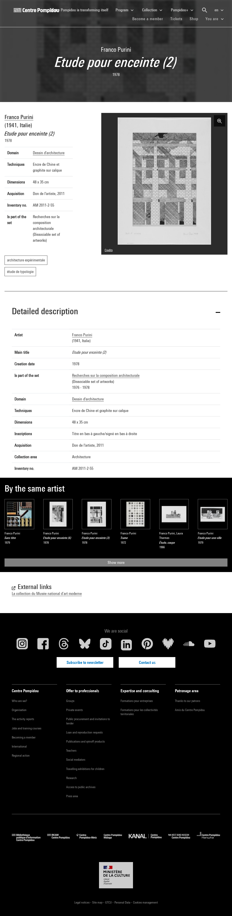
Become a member (149, 18)
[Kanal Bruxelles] (148, 840)
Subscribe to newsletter (85, 662)
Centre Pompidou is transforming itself (81, 9)
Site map (97, 902)
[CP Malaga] (116, 840)
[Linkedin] (126, 645)
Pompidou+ (180, 9)
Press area (72, 796)
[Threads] (63, 645)
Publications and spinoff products (85, 741)
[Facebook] (43, 645)
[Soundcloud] (189, 645)
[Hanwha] (208, 840)
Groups (70, 701)
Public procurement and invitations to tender (88, 721)
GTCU (108, 902)
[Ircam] (62, 840)
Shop (196, 18)
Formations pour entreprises (137, 701)
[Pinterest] (147, 645)
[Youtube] (209, 645)
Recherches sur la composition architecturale (106, 375)
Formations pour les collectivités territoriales (139, 712)
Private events (74, 710)
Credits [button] (109, 250)
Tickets (176, 18)
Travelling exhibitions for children (85, 769)
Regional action (21, 755)
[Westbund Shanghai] (182, 840)
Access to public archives (80, 787)
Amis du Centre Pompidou (190, 710)
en (217, 9)
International (19, 746)
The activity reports (23, 719)
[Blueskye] (84, 645)
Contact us (147, 662)
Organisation (19, 710)
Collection (150, 9)
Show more (116, 562)
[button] (116, 312)
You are (212, 18)
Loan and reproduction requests (84, 732)
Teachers (71, 750)
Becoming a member (24, 737)
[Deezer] (168, 645)
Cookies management (145, 902)
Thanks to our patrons (187, 701)
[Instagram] (22, 645)
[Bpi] (29, 840)
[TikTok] (105, 645)
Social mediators (75, 759)
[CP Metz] (90, 840)
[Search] (204, 10)
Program (122, 9)
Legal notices (82, 902)
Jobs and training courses (26, 728)
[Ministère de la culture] (116, 875)
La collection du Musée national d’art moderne (47, 593)
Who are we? (19, 701)
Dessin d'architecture (49, 152)
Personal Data (122, 902)
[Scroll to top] (221, 905)
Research (71, 778)
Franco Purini (19, 117)
